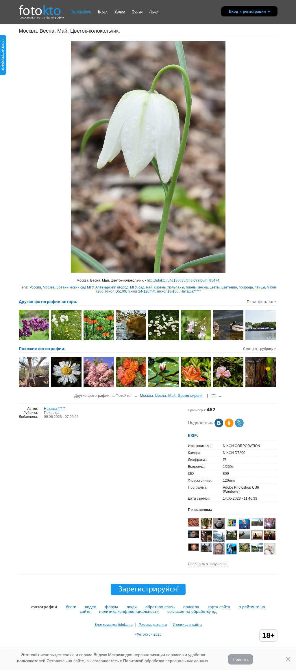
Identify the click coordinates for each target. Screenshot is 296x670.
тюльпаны (175, 287)
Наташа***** (190, 291)
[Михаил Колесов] (231, 539)
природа (246, 287)
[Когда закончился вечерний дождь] (66, 387)
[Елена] (257, 539)
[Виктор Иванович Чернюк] (193, 537)
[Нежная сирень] (99, 387)
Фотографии (81, 12)
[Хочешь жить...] (34, 387)
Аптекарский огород (111, 287)
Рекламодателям (153, 625)
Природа (51, 413)
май (149, 287)
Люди (153, 12)
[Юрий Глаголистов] (193, 550)
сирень (160, 287)
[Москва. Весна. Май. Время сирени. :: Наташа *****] (34, 340)
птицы (260, 287)
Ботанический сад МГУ (75, 287)
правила (191, 606)
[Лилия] (163, 387)
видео (90, 606)
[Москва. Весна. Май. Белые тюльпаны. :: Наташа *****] (66, 340)
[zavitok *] (219, 528)
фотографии (44, 606)
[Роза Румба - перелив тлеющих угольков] (131, 387)
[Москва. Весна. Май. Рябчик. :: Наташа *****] (99, 340)
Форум (137, 12)
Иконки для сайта (187, 625)
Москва (49, 287)
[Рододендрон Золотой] (196, 387)
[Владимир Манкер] (269, 539)
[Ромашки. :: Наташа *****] (163, 340)
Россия (35, 287)
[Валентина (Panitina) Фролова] (231, 527)
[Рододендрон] (228, 387)
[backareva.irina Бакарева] (257, 551)
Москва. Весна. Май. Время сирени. (172, 395)
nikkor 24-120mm (141, 291)
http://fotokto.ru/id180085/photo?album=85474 (183, 280)
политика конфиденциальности (129, 611)
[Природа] (260, 387)
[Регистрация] (3, 74)
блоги (71, 606)
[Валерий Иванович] (244, 528)
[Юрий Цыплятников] (244, 538)
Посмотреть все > (261, 302)
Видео (119, 12)
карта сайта (219, 606)
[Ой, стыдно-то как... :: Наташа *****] (131, 340)
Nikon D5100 (115, 291)
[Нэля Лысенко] (231, 554)
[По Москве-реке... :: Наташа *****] (260, 340)
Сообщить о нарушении (207, 564)
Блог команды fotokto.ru (114, 625)
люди (132, 606)
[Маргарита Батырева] (244, 551)
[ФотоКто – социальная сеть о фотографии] (40, 8)
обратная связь (160, 606)
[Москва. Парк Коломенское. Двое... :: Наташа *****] (228, 340)
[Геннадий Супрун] (206, 551)
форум (111, 606)
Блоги (103, 12)
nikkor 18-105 (168, 291)
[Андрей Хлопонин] (257, 524)
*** (213, 395)
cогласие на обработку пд (192, 611)
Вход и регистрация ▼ (250, 11)
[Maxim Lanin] (193, 525)
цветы (215, 287)
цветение (229, 287)
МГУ (133, 287)
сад (141, 287)
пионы (191, 287)
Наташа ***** (54, 409)
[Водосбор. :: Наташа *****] (196, 340)
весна (203, 287)
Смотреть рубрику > (259, 349)
